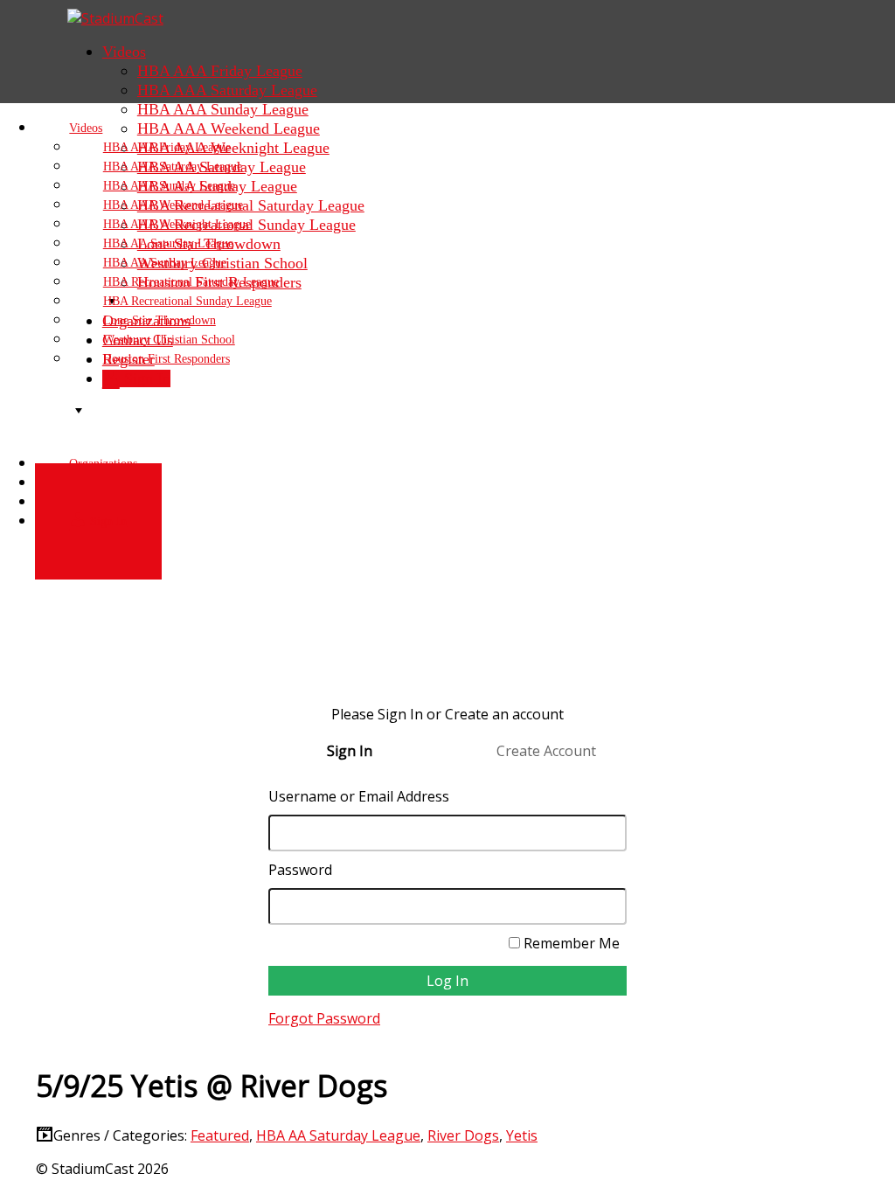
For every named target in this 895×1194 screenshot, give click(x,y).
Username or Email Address (358, 796)
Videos (124, 51)
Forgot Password (324, 1018)
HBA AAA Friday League (219, 71)
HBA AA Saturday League (338, 1135)
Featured (220, 1135)
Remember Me (570, 943)
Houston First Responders (166, 358)
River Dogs (463, 1135)
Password (300, 869)
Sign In (107, 521)
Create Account (546, 750)
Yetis (522, 1135)
